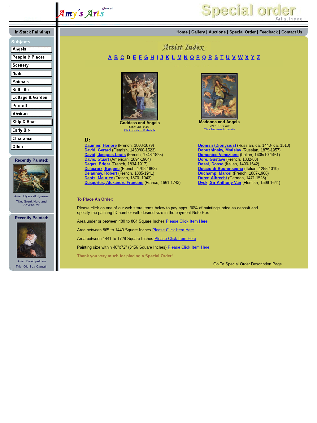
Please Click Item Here (186, 221)
